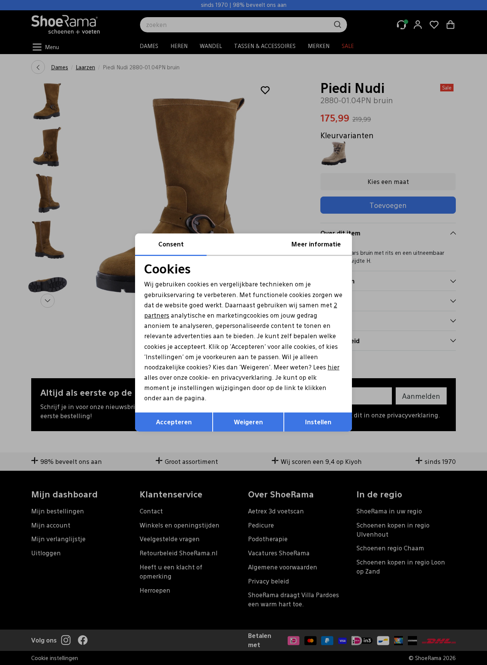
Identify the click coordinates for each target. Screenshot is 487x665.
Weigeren (248, 422)
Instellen (318, 422)
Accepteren (174, 422)
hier (333, 367)
